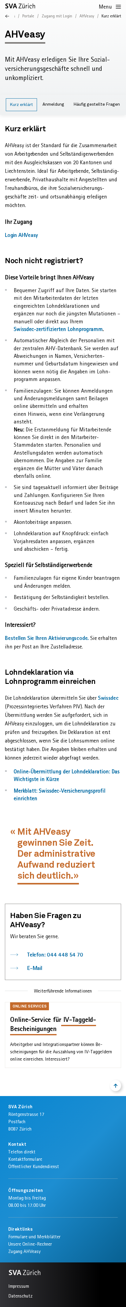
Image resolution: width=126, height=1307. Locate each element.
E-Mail (34, 967)
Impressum (18, 1286)
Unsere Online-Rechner (30, 1244)
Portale (28, 15)
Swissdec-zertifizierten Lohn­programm (58, 329)
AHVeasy (87, 15)
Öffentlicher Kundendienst (33, 1166)
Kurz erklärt (21, 105)
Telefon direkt (21, 1152)
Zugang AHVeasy (24, 1251)
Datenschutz (20, 1296)
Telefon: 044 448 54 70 (55, 954)
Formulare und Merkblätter (34, 1237)
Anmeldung (53, 104)
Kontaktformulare (25, 1159)
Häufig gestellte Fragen (96, 104)
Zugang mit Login (57, 15)
